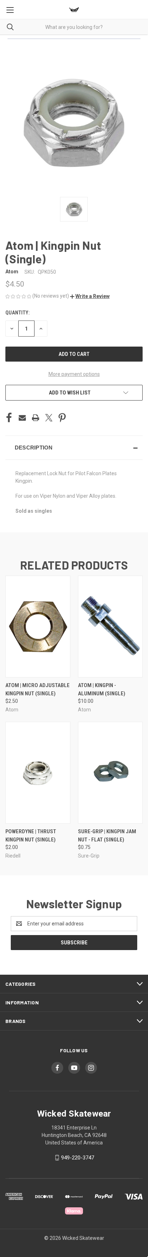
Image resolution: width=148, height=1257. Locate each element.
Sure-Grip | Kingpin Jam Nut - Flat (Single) (107, 835)
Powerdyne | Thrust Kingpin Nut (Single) (30, 835)
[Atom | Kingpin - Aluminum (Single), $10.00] (110, 626)
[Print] (35, 418)
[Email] (22, 418)
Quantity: (17, 313)
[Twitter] (48, 418)
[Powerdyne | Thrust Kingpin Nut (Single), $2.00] (38, 772)
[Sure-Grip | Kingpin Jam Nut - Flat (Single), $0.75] (110, 772)
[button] (90, 296)
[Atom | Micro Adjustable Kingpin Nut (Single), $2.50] (38, 626)
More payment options (74, 374)
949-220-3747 (77, 1157)
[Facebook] (9, 418)
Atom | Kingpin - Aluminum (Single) (101, 689)
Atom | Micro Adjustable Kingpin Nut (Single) (37, 689)
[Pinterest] (62, 418)
